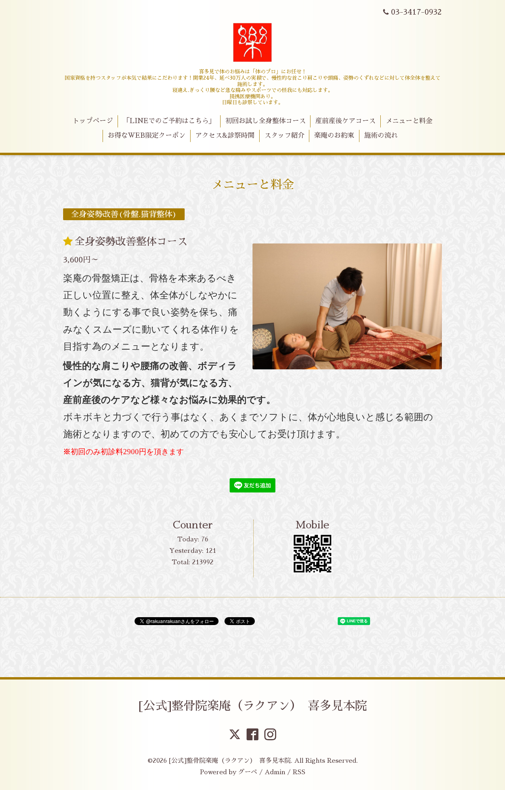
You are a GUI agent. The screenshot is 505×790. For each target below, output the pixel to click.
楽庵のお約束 (334, 135)
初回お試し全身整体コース (265, 121)
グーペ (247, 772)
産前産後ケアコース (345, 121)
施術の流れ (381, 135)
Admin (275, 772)
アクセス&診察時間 (224, 135)
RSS (299, 772)
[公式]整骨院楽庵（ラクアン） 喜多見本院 (252, 706)
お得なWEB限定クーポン (146, 135)
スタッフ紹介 (284, 135)
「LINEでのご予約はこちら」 (169, 121)
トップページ (93, 121)
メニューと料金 (408, 121)
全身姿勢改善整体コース (131, 241)
